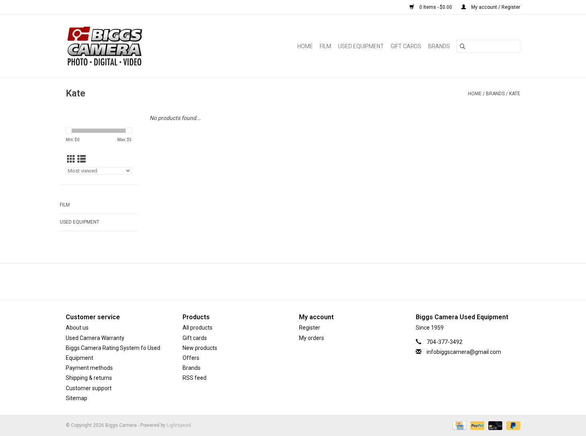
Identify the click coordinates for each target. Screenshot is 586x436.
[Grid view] (71, 159)
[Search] (462, 46)
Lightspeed (179, 425)
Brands (439, 46)
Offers (191, 358)
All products (197, 327)
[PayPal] (477, 425)
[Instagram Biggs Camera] (300, 281)
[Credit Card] (458, 425)
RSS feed (194, 378)
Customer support (89, 388)
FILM (325, 46)
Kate (514, 93)
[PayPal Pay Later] (511, 425)
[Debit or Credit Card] (494, 425)
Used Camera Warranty (95, 338)
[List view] (81, 159)
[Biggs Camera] (124, 46)
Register (309, 327)
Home (305, 46)
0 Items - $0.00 (435, 7)
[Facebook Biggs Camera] (286, 281)
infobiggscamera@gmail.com (464, 352)
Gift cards (406, 46)
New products (200, 348)
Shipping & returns (89, 378)
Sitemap (76, 398)
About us (77, 327)
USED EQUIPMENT (361, 46)
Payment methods (89, 368)
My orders (311, 338)
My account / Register (495, 7)
